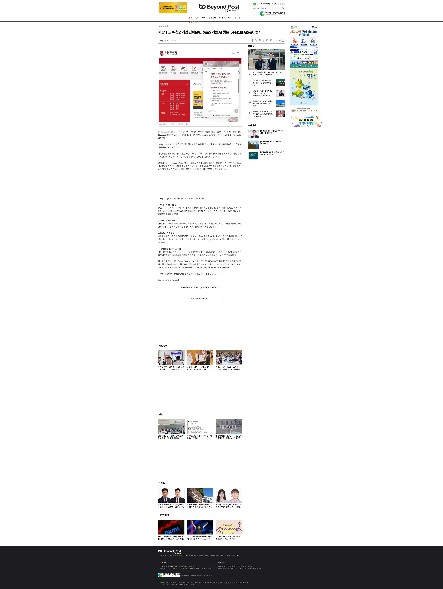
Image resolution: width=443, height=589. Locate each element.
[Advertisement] (200, 182)
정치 (197, 18)
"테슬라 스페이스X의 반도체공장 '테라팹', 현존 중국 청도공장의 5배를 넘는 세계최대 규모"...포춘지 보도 (200, 538)
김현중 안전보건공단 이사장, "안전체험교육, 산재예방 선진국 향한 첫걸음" (229, 437)
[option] (174, 7)
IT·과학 (222, 18)
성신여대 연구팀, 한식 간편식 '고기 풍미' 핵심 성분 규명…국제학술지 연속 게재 (229, 506)
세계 (229, 18)
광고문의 (282, 4)
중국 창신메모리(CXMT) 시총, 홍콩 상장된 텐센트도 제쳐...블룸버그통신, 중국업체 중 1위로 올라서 (171, 538)
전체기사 (238, 18)
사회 (203, 18)
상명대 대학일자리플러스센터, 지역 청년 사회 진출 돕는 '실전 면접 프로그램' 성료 (199, 506)
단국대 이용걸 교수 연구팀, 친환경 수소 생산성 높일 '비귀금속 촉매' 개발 (171, 506)
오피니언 (252, 125)
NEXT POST (194, 22)
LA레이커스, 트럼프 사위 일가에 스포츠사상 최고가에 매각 (228, 538)
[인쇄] (283, 40)
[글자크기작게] (276, 40)
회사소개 (275, 4)
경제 (190, 18)
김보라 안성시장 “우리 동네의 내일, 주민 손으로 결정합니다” (199, 368)
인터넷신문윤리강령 (232, 556)
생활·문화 (212, 18)
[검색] (283, 8)
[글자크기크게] (279, 40)
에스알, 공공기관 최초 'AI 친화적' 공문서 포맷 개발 (199, 437)
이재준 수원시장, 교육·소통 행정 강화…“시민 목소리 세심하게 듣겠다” (229, 368)
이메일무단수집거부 (217, 556)
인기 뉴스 (252, 46)
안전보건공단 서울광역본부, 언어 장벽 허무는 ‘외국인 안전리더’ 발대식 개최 (171, 437)
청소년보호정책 (203, 556)
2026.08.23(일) (265, 4)
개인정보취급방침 (190, 556)
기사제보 (171, 556)
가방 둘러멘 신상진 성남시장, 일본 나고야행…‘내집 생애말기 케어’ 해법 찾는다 (171, 368)
